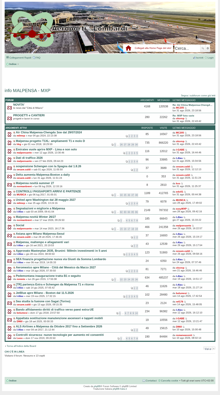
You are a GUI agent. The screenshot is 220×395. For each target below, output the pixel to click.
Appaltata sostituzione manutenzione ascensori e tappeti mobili (59, 318)
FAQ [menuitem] (38, 57)
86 (136, 212)
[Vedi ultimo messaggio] (185, 107)
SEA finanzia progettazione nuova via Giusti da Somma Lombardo (61, 259)
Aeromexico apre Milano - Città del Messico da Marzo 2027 (56, 267)
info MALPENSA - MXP (27, 90)
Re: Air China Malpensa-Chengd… (192, 105)
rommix (21, 279)
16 (125, 229)
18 (132, 229)
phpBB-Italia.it (120, 389)
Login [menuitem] (211, 57)
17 (129, 229)
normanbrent (24, 186)
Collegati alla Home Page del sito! (153, 48)
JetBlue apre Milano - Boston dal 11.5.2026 (45, 293)
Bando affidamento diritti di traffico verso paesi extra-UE (55, 309)
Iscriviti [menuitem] (199, 57)
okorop (180, 118)
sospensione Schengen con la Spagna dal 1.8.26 (48, 166)
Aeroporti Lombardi (110, 31)
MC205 (180, 107)
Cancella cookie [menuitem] (169, 380)
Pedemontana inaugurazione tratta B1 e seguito (48, 275)
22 (121, 280)
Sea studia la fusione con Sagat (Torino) (43, 301)
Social (20, 225)
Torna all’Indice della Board (21, 346)
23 (125, 280)
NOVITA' (19, 104)
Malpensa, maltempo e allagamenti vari (42, 242)
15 (121, 229)
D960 (20, 321)
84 (129, 212)
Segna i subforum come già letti (198, 95)
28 (129, 145)
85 (132, 212)
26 (121, 145)
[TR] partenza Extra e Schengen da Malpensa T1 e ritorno (55, 284)
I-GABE (180, 149)
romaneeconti (184, 335)
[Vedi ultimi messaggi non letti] (14, 132)
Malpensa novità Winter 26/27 (36, 216)
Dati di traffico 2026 (29, 157)
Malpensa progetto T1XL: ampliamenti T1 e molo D (50, 141)
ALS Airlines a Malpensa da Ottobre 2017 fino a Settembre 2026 (59, 326)
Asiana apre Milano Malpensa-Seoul (40, 233)
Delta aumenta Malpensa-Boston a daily (43, 174)
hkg (19, 144)
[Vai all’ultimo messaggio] (185, 132)
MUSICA (21, 194)
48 (136, 195)
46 (129, 195)
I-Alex (179, 158)
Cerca (202, 48)
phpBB (97, 386)
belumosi (181, 293)
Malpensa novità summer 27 (35, 183)
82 (121, 212)
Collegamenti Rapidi (20, 57)
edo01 (179, 191)
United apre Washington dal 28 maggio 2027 (46, 199)
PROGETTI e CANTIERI (29, 115)
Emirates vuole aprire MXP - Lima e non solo (46, 149)
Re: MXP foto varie (183, 115)
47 (132, 195)
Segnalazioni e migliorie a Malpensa (40, 208)
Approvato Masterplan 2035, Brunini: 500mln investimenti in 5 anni (61, 250)
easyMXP (181, 208)
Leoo (20, 338)
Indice (12, 380)
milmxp (21, 135)
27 (125, 145)
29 (132, 145)
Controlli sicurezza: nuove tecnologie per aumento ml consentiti (60, 335)
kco (178, 183)
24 (129, 280)
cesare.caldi (24, 169)
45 (125, 195)
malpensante (24, 152)
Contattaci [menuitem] (151, 380)
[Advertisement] (56, 76)
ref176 (179, 301)
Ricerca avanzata (207, 48)
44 (121, 195)
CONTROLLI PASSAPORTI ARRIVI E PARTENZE (48, 191)
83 (125, 212)
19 (136, 229)
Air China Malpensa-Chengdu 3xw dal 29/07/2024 (49, 132)
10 (136, 313)
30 (136, 145)
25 (132, 280)
